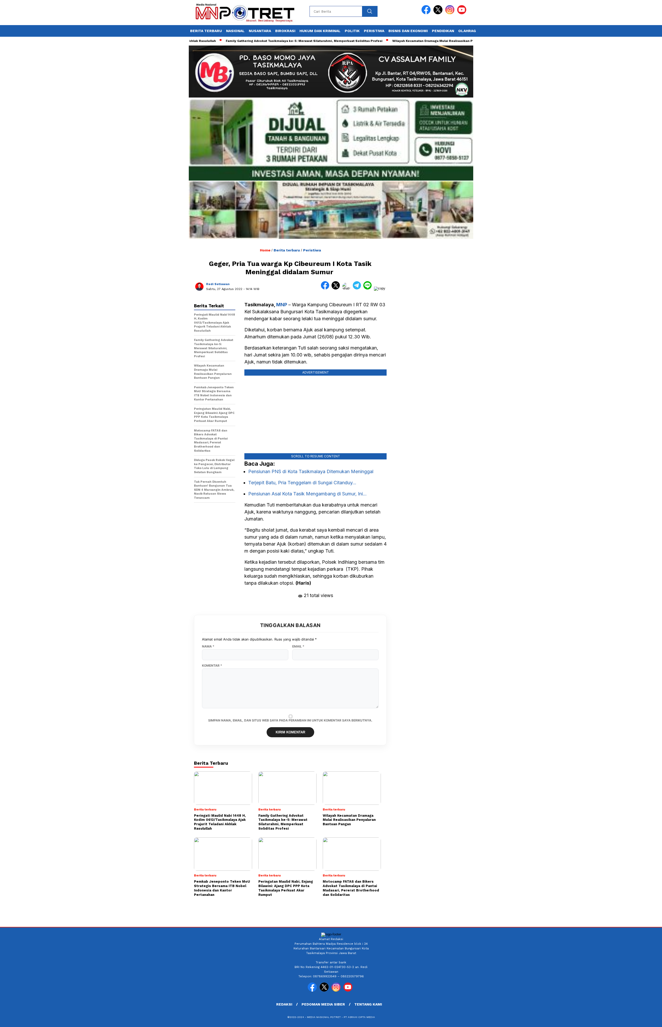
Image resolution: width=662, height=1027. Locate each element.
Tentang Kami (368, 1004)
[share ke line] (368, 288)
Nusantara (260, 31)
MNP (281, 304)
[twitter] (438, 13)
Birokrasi (285, 31)
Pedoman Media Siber (323, 1004)
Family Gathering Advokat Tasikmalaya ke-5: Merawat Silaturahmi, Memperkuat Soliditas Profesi (275, 41)
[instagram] (450, 13)
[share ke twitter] (337, 288)
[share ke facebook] (326, 288)
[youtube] (462, 13)
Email (298, 646)
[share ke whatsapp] (347, 288)
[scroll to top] (638, 1019)
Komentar (212, 665)
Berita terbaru (206, 31)
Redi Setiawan (218, 284)
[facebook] (427, 13)
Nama (208, 646)
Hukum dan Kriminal (320, 31)
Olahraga (468, 31)
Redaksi (284, 1004)
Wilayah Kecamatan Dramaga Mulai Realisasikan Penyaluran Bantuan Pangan (425, 41)
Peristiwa (374, 31)
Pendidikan (443, 31)
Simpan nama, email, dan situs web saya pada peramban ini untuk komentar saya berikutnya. (290, 720)
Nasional (235, 31)
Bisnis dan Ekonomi (408, 31)
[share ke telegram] (358, 288)
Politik (352, 31)
